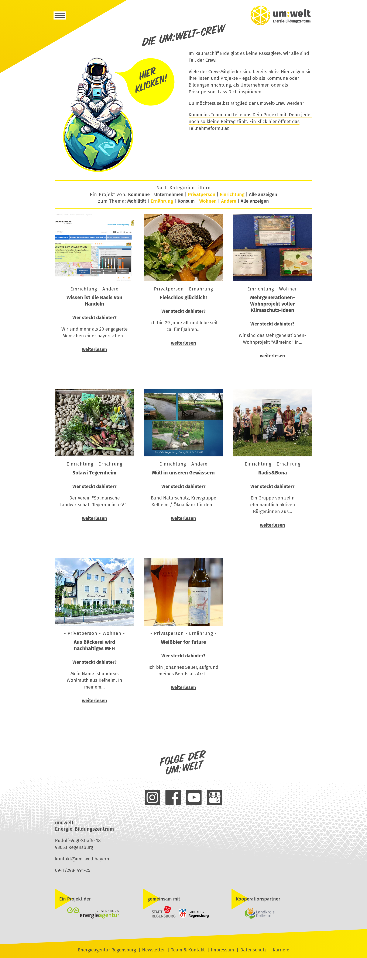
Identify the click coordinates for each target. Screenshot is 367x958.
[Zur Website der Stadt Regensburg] (160, 917)
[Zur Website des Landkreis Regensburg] (193, 917)
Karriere (281, 950)
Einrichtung (232, 194)
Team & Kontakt (188, 950)
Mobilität (136, 201)
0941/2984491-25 (72, 870)
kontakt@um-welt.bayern (82, 859)
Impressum (222, 950)
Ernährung (162, 201)
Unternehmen (169, 194)
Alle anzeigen (263, 194)
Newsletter (153, 950)
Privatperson (201, 194)
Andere (228, 201)
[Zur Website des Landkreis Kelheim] (271, 913)
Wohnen (208, 201)
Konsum (186, 201)
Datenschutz (253, 950)
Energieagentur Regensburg (107, 950)
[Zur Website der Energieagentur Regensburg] (95, 913)
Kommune (139, 194)
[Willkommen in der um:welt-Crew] (116, 172)
